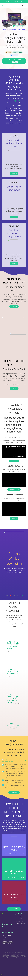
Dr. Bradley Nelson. (15, 101)
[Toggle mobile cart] (22, 5)
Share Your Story (7, 948)
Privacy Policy (19, 926)
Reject (16, 973)
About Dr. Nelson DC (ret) (7, 943)
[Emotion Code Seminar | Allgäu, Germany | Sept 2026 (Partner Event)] (14, 690)
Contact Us (19, 924)
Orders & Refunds (20, 930)
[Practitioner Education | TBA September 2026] (14, 661)
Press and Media (7, 951)
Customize (18, 963)
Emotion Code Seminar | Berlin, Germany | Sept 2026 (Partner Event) (13, 644)
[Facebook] (2, 931)
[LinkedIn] (2, 933)
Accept (8, 973)
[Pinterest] (9, 931)
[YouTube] (11, 931)
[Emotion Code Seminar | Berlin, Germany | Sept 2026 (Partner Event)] (14, 633)
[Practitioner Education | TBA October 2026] (14, 719)
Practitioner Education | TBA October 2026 (13, 729)
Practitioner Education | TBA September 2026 (13, 672)
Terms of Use (19, 928)
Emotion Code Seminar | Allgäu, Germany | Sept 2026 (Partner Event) (13, 702)
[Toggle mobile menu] (25, 5)
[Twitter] (4, 931)
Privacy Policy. (21, 595)
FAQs (4, 946)
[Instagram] (7, 931)
